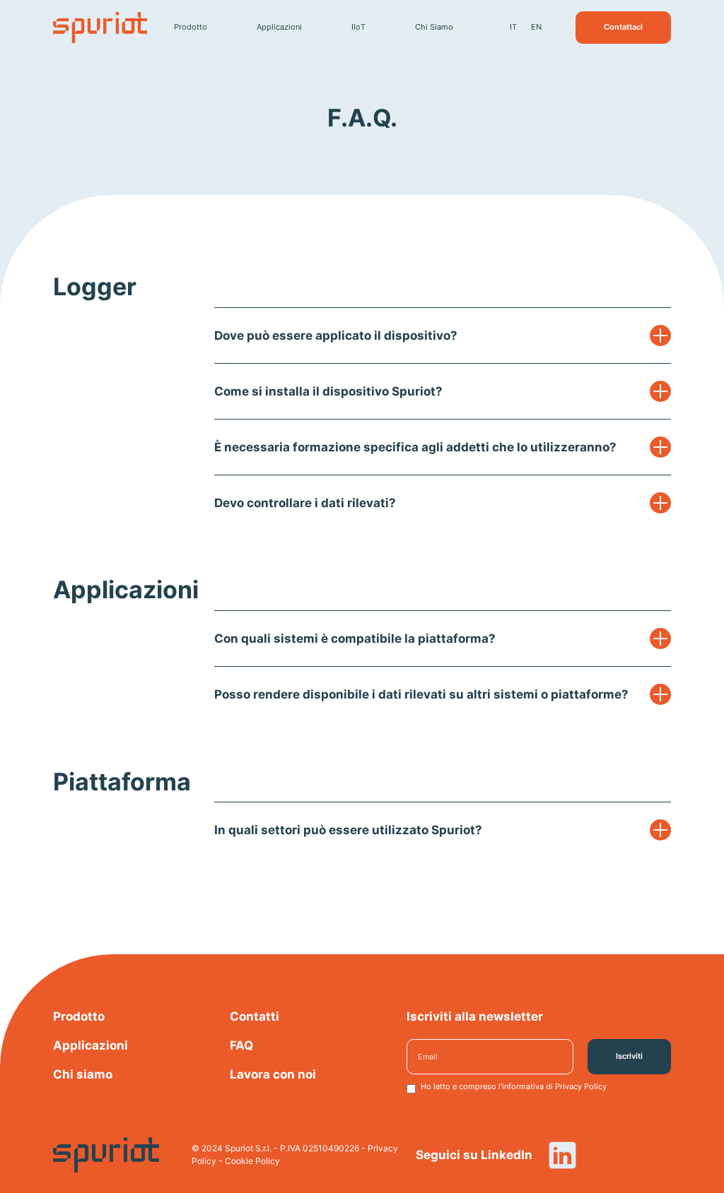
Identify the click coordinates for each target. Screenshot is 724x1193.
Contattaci (623, 27)
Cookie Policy (252, 1161)
